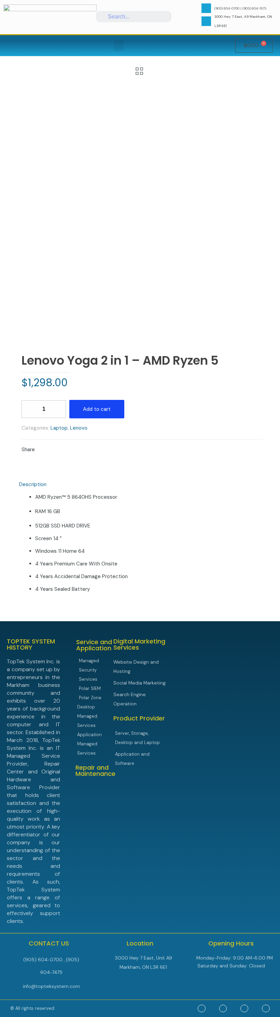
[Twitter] (202, 1009)
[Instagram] (266, 1009)
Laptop (59, 428)
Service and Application (94, 645)
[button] (119, 45)
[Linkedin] (244, 1009)
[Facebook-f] (223, 1009)
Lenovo (78, 428)
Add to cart (97, 409)
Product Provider (139, 718)
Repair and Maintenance (95, 770)
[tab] (140, 484)
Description (32, 484)
